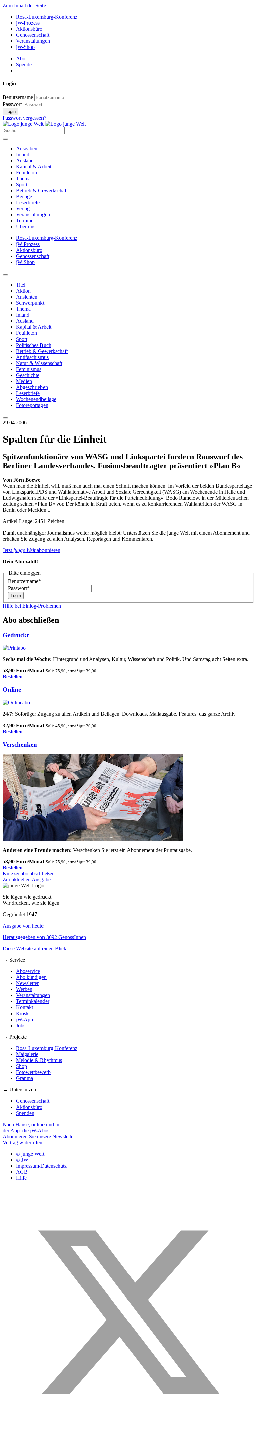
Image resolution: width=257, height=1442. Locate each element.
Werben (24, 989)
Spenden (25, 1113)
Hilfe (21, 1178)
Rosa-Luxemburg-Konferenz (46, 17)
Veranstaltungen (33, 41)
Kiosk (22, 1013)
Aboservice (28, 971)
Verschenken (20, 744)
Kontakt (24, 1007)
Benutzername (18, 97)
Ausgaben (26, 148)
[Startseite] (44, 124)
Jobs (20, 1025)
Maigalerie (27, 1054)
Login (10, 111)
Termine (24, 220)
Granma (24, 1078)
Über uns (25, 226)
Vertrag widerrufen (22, 1142)
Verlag (23, 208)
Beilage (24, 196)
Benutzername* (24, 581)
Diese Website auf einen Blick (34, 948)
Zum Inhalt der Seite (24, 5)
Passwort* (19, 588)
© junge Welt (30, 1154)
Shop (21, 1066)
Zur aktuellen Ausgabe (27, 879)
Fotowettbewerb (33, 1072)
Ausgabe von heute (23, 926)
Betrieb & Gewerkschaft (42, 190)
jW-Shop (25, 47)
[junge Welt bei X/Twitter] (128, 1436)
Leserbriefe (28, 202)
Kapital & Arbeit (33, 166)
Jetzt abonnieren (31, 550)
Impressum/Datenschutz (41, 1166)
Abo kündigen (31, 977)
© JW (22, 1160)
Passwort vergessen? (24, 118)
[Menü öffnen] (5, 139)
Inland (22, 154)
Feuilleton (26, 172)
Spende (24, 64)
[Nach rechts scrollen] (5, 418)
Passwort (12, 104)
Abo (20, 58)
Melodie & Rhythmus (39, 1060)
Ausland (25, 160)
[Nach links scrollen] (5, 275)
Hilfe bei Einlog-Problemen (32, 606)
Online (12, 689)
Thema (23, 178)
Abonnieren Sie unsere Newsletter (39, 1136)
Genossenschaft (32, 35)
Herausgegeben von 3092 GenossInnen (44, 937)
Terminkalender (32, 1001)
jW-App (24, 1019)
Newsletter (27, 983)
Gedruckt (16, 635)
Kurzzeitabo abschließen (29, 873)
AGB (22, 1172)
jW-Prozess (28, 23)
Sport (21, 184)
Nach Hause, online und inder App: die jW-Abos (31, 1127)
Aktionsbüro (29, 29)
